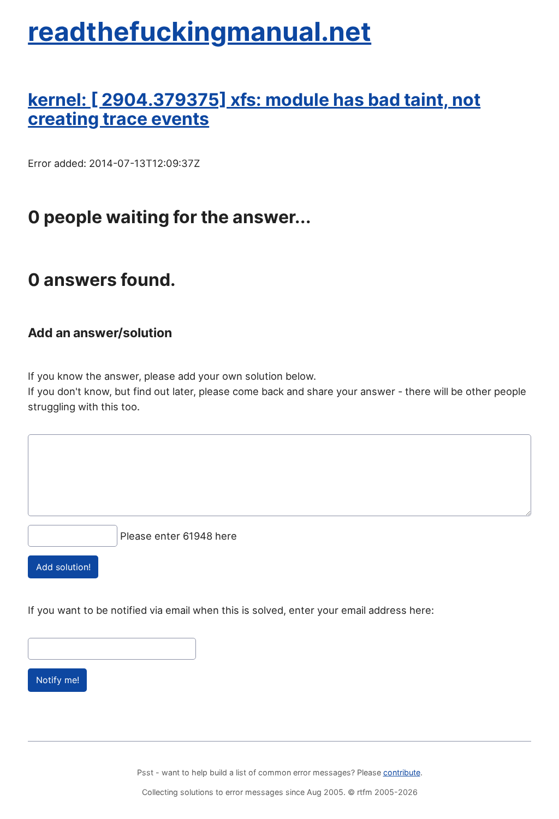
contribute (401, 772)
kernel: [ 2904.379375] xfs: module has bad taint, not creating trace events (254, 109)
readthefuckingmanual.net (199, 31)
